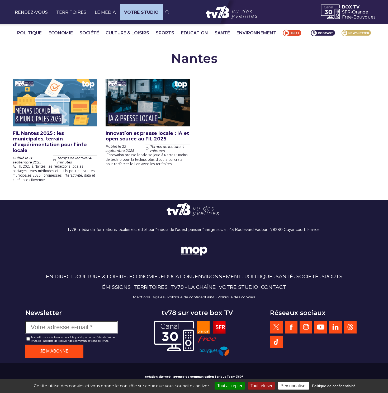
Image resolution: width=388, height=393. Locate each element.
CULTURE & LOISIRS (127, 32)
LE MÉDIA (105, 12)
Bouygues (364, 17)
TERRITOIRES (71, 12)
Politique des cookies (236, 297)
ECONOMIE (61, 32)
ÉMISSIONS (116, 287)
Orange (360, 12)
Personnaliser (294, 385)
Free (347, 17)
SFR (346, 12)
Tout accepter (229, 385)
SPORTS (165, 32)
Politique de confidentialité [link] (334, 386)
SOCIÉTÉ (89, 32)
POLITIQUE (29, 32)
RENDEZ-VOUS (31, 12)
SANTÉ (222, 32)
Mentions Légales (148, 297)
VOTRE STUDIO (141, 12)
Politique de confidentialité (191, 297)
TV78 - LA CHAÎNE (193, 287)
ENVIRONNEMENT (256, 32)
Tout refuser (261, 385)
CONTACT (273, 287)
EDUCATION (194, 32)
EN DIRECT (60, 276)
